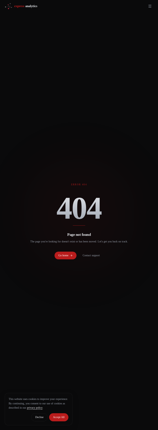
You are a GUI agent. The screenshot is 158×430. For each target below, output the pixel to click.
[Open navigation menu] (149, 6)
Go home (63, 255)
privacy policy (35, 407)
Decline (39, 417)
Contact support (91, 255)
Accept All (59, 417)
